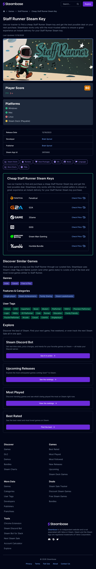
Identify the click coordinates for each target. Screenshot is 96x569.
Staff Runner (23, 11)
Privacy (29, 564)
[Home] (4, 11)
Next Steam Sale (12, 538)
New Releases (55, 464)
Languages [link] (82, 162)
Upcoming (54, 469)
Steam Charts (10, 469)
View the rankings (46, 403)
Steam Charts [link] (12, 162)
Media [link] (69, 162)
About (55, 564)
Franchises (9, 511)
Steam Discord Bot (13, 528)
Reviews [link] (28, 162)
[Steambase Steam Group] (53, 539)
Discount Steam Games (60, 491)
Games (11, 11)
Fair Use (46, 564)
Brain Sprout (47, 139)
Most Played (55, 454)
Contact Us (65, 564)
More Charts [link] (12, 167)
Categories (9, 491)
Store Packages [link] (44, 162)
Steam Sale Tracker (58, 486)
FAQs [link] (25, 167)
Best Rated (54, 449)
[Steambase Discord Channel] (49, 539)
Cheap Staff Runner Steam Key (44, 11)
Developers (9, 501)
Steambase (52, 529)
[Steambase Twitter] (57, 539)
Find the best (46, 427)
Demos (7, 459)
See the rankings (47, 379)
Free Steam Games (58, 496)
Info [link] (58, 162)
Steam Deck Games (58, 474)
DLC (6, 454)
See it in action (46, 356)
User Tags (9, 496)
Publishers (9, 506)
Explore (88, 4)
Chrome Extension (12, 523)
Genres (7, 486)
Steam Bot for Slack (13, 533)
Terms (37, 564)
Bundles (7, 464)
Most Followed (56, 459)
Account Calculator (13, 543)
